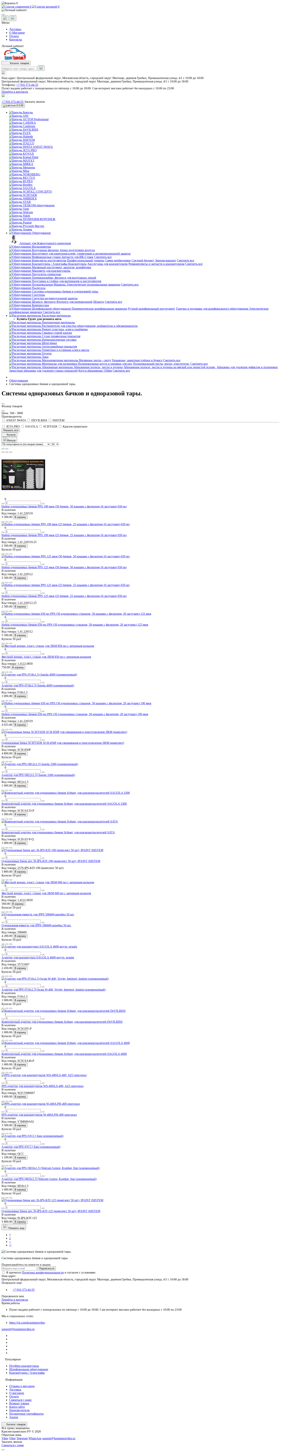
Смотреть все (103, 257)
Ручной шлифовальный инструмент (151, 308)
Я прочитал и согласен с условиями (50, 1272)
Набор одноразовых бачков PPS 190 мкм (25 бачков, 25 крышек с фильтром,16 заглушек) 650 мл (64, 535)
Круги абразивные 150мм (95, 370)
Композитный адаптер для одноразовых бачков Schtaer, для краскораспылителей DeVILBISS (62, 1021)
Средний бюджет (143, 260)
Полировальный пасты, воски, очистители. (161, 363)
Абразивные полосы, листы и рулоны (98, 367)
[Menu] (3, 14)
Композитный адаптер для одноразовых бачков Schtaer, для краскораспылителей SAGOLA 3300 (64, 803)
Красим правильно (74, 426)
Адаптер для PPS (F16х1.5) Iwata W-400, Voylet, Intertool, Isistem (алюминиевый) (54, 989)
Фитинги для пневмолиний (74, 301)
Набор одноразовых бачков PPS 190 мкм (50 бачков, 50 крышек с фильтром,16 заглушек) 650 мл (64, 506)
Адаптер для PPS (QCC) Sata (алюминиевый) (31, 1146)
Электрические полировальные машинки (93, 284)
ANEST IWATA (16, 420)
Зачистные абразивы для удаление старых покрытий (43, 370)
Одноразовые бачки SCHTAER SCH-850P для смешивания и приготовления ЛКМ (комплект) (63, 742)
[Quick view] (3, 452)
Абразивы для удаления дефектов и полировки (247, 367)
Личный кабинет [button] (13, 46)
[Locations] (5, 18)
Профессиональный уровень (85, 260)
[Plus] (43, 503)
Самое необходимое (118, 260)
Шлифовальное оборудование (28, 1369)
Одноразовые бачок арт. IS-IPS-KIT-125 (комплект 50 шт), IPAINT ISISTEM (51, 1211)
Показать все (10, 430)
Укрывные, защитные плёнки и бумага (137, 360)
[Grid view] (6, 448)
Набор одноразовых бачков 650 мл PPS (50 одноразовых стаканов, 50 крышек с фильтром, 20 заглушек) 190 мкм (75, 714)
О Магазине (17, 32)
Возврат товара (19, 1403)
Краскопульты (77, 263)
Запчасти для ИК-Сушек (77, 257)
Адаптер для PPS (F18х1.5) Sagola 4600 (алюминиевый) (38, 685)
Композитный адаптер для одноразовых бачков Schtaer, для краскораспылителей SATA (58, 832)
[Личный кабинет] (140, 10)
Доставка (15, 29)
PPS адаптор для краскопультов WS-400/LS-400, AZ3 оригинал (43, 1086)
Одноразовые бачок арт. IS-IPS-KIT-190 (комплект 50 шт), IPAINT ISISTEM (51, 861)
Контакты (15, 39)
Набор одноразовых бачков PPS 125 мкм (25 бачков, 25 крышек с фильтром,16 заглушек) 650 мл (64, 596)
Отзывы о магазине (22, 1386)
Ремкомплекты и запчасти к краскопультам (156, 263)
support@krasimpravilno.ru (18, 1329)
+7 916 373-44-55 (27, 84)
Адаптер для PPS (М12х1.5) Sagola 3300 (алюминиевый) (38, 775)
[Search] (41, 68)
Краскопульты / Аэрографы (27, 1372)
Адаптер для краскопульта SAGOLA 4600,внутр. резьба (38, 957)
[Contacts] (12, 18)
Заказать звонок (34, 101)
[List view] (3, 448)
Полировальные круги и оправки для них (105, 363)
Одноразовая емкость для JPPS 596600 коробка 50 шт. (36, 925)
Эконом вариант (165, 260)
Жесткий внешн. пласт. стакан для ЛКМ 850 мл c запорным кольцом (46, 656)
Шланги (98, 301)
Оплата (14, 36)
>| (10, 1245)
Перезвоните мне (13, 1296)
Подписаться (46, 1268)
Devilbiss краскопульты (24, 1365)
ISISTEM (58, 420)
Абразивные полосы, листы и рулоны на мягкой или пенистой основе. (169, 367)
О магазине (16, 1393)
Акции (13, 1417)
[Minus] (3, 503)
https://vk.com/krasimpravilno (27, 1322)
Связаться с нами (20, 1400)
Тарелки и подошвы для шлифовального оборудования (212, 308)
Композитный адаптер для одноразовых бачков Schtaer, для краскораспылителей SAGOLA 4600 (64, 1053)
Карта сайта (17, 1406)
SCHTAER (50, 426)
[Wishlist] (6, 452)
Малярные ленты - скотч (95, 360)
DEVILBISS (39, 420)
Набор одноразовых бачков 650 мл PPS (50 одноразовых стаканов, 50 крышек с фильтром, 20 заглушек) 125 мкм (75, 624)
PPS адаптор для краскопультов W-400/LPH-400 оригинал (39, 1114)
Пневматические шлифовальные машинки (99, 308)
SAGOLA (31, 426)
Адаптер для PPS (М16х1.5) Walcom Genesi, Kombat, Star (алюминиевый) (49, 1179)
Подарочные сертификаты (26, 1413)
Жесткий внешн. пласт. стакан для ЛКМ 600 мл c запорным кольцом (46, 893)
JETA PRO (13, 426)
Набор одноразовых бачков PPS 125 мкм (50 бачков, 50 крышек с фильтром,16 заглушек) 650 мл (64, 567)
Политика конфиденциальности (43, 1272)
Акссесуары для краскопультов (107, 263)
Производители (19, 1410)
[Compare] (10, 452)
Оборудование (18, 380)
